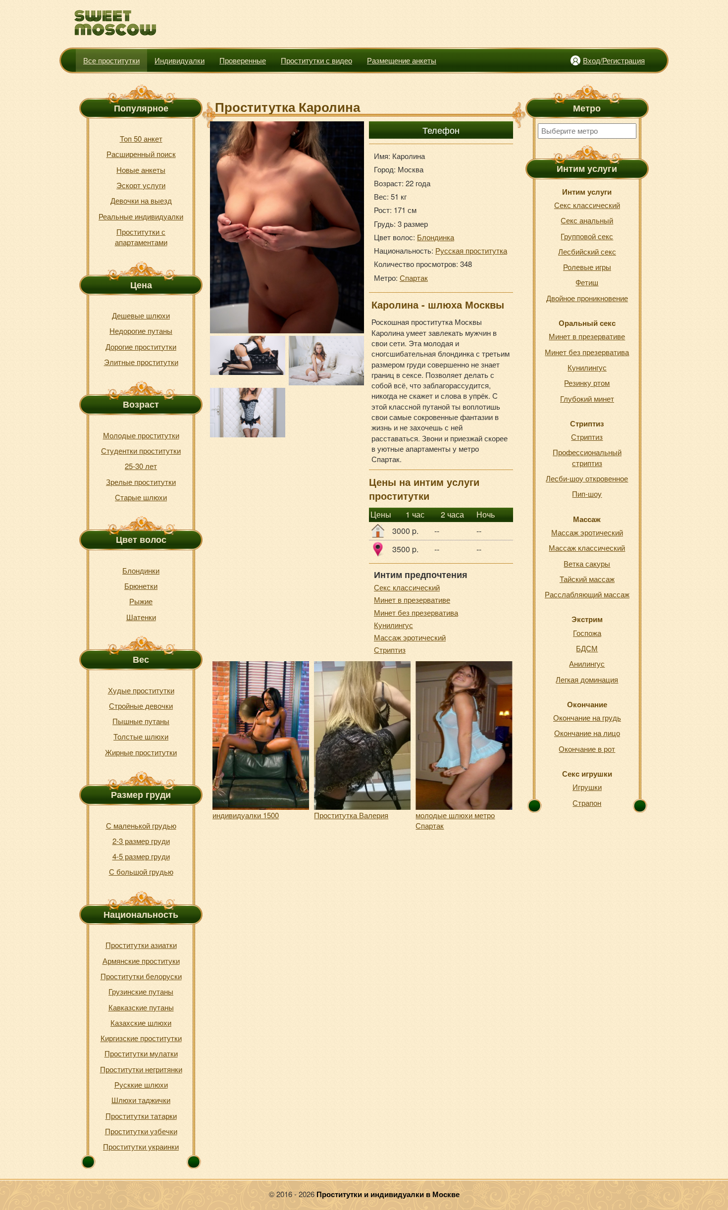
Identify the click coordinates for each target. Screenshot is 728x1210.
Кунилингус (393, 625)
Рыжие (141, 601)
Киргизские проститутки (141, 1038)
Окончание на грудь (587, 717)
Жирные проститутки (141, 752)
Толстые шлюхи (140, 736)
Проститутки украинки (141, 1146)
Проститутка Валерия (351, 815)
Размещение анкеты (401, 60)
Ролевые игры (587, 267)
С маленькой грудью (141, 825)
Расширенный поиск (141, 154)
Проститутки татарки (141, 1115)
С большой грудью (141, 871)
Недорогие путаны (140, 330)
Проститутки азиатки (141, 945)
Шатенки (141, 617)
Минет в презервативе (412, 599)
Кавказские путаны (141, 1007)
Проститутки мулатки (141, 1053)
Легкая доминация (587, 679)
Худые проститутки (141, 690)
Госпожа (587, 633)
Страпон (586, 802)
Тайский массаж (587, 579)
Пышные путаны (140, 721)
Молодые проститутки (141, 435)
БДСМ (587, 648)
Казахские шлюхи (140, 1022)
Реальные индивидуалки (141, 216)
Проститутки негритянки (141, 1069)
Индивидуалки (180, 60)
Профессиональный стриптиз (587, 457)
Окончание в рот (587, 748)
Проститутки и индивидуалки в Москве (388, 1194)
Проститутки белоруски (141, 976)
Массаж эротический (410, 637)
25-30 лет (141, 466)
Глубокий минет (587, 398)
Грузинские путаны (140, 991)
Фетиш (586, 282)
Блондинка (435, 237)
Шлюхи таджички (140, 1100)
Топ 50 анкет (141, 138)
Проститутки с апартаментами (141, 236)
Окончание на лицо (587, 733)
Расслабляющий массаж (587, 594)
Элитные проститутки (141, 362)
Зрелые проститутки (141, 481)
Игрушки (587, 787)
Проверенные (242, 60)
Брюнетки (140, 585)
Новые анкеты (140, 169)
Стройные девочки (141, 705)
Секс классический (407, 587)
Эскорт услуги (140, 185)
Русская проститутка (471, 250)
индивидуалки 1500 (245, 815)
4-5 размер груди (141, 856)
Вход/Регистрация (614, 60)
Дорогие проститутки (140, 346)
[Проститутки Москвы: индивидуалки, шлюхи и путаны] (115, 23)
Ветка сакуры (587, 563)
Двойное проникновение (587, 298)
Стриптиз (390, 649)
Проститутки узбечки (141, 1131)
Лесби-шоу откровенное (587, 478)
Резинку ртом (587, 382)
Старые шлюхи (141, 497)
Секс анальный (587, 220)
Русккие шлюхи (141, 1084)
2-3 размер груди (141, 841)
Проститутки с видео (316, 60)
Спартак (414, 277)
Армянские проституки (141, 960)
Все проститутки (111, 60)
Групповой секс (587, 236)
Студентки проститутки (141, 450)
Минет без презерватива (416, 612)
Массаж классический (587, 547)
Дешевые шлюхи (141, 315)
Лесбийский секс (587, 251)
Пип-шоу (587, 493)
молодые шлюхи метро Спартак (455, 820)
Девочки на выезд (141, 200)
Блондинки (140, 570)
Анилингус (587, 663)
